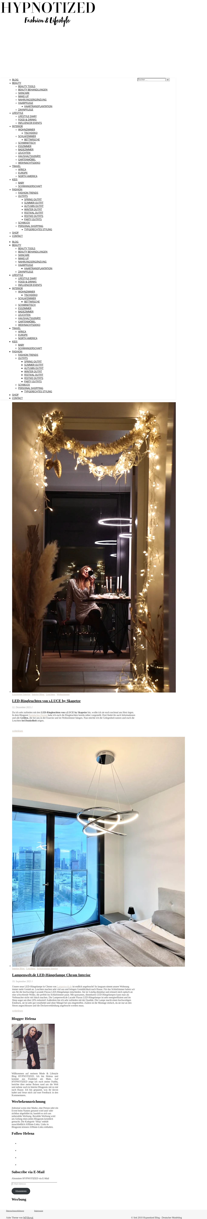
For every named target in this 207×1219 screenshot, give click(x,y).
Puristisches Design (38, 715)
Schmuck (24, 222)
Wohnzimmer (26, 129)
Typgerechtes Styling (38, 229)
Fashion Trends (28, 192)
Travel (16, 166)
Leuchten (24, 153)
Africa (22, 169)
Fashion (17, 189)
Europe (23, 172)
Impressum (38, 1211)
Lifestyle (17, 113)
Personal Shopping (30, 226)
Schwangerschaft (30, 186)
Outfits (23, 196)
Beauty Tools (26, 86)
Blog (15, 79)
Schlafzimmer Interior (47, 968)
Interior (17, 126)
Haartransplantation (38, 106)
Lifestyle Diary (27, 116)
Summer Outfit (33, 202)
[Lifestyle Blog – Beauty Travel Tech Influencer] (48, 27)
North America (27, 176)
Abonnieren (21, 1191)
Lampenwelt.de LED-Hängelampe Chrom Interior (51, 975)
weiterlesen (17, 731)
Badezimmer (25, 149)
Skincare (23, 93)
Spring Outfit (33, 199)
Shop (15, 232)
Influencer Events (30, 123)
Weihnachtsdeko (29, 163)
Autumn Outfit (33, 206)
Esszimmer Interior (21, 694)
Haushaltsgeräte (29, 156)
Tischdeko (30, 133)
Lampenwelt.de (64, 986)
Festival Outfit (33, 212)
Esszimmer (24, 146)
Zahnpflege (25, 109)
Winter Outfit (33, 209)
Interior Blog (38, 694)
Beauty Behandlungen (32, 89)
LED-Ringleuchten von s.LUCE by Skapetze (46, 701)
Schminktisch (27, 143)
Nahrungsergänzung (32, 99)
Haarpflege (25, 103)
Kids (14, 179)
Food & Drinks (27, 119)
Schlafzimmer (27, 136)
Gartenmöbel (27, 159)
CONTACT (17, 236)
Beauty (16, 83)
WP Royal (28, 1217)
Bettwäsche (32, 139)
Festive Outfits (33, 216)
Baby (21, 182)
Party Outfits (33, 219)
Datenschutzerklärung (15, 1211)
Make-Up (23, 96)
